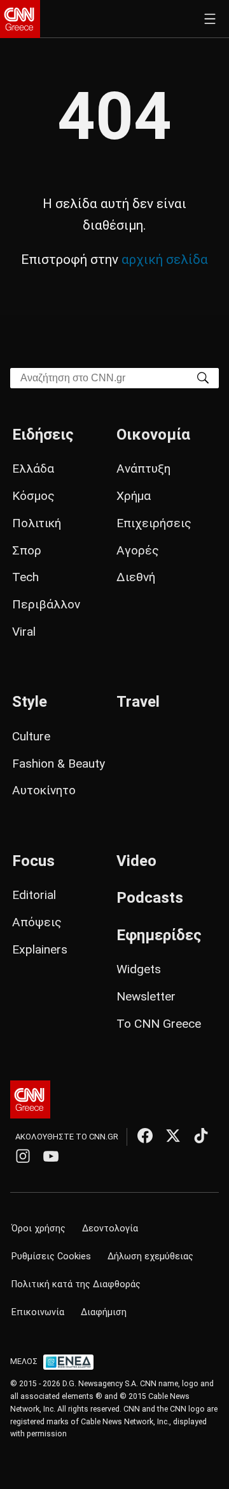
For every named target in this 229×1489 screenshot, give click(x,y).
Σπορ (26, 550)
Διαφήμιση (104, 1312)
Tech (25, 577)
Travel (138, 702)
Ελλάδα (33, 468)
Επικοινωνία (37, 1312)
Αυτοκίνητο (44, 790)
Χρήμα (133, 496)
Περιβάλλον (46, 604)
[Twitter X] (173, 1135)
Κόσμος (33, 496)
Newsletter (146, 996)
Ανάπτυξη (143, 468)
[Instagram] (23, 1156)
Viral (24, 631)
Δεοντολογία (110, 1228)
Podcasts (149, 898)
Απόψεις (37, 922)
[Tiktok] (201, 1135)
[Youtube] (51, 1156)
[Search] (202, 377)
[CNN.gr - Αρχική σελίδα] (30, 1099)
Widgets (138, 969)
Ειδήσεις (43, 434)
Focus (33, 861)
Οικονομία (153, 434)
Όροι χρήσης (38, 1228)
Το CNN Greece (158, 1023)
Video (136, 861)
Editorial (34, 895)
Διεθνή (135, 577)
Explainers (39, 949)
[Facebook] (145, 1135)
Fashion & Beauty (58, 763)
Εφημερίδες (159, 935)
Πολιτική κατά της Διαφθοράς (76, 1284)
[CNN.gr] (20, 19)
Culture (31, 736)
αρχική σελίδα (164, 259)
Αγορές (137, 550)
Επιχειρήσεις (153, 523)
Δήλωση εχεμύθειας (150, 1256)
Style (29, 702)
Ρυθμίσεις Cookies (51, 1256)
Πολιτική (36, 523)
